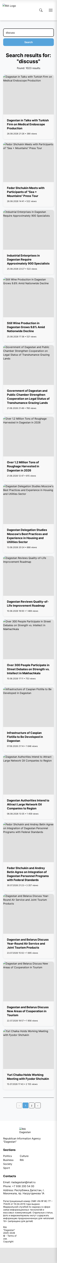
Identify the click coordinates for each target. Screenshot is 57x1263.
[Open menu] (50, 10)
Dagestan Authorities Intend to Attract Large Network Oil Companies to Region (28, 804)
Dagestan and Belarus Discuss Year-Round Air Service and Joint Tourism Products (28, 943)
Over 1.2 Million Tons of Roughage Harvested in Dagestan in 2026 (23, 466)
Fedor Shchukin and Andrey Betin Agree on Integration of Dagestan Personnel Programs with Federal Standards (28, 874)
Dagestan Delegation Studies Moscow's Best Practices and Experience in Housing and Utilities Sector (27, 536)
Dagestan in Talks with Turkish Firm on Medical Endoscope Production (28, 124)
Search (28, 42)
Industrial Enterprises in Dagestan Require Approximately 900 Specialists (28, 259)
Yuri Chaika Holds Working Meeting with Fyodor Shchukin (28, 1076)
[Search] (41, 10)
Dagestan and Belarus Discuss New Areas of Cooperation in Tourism (28, 1011)
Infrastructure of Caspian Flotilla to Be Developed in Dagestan (25, 736)
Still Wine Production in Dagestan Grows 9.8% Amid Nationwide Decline (26, 327)
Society (7, 1164)
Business (8, 1160)
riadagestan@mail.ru (23, 1182)
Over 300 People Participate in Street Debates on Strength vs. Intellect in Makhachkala (28, 669)
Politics (7, 1156)
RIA (22, 1160)
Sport (6, 1167)
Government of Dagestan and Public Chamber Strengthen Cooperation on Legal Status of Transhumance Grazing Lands (28, 396)
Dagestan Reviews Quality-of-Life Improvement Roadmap (28, 603)
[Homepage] (9, 10)
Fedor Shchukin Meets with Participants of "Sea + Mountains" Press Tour (25, 192)
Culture (24, 1156)
